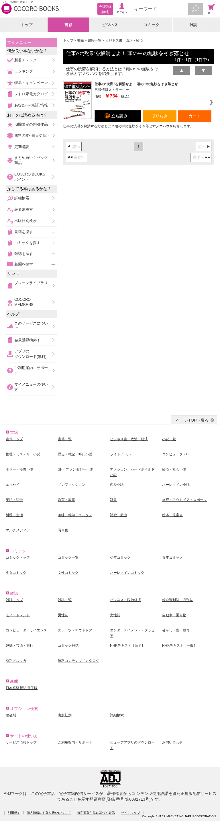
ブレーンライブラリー (31, 285)
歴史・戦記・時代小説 (75, 454)
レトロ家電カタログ (31, 94)
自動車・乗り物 (174, 615)
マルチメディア (18, 530)
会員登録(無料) (26, 340)
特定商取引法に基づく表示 (96, 812)
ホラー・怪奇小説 (19, 469)
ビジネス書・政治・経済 (124, 40)
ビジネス (110, 24)
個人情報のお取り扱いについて (49, 812)
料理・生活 (14, 515)
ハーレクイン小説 (176, 485)
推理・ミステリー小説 (23, 454)
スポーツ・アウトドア (75, 630)
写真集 (63, 530)
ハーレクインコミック (127, 573)
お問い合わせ (172, 742)
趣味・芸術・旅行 (19, 645)
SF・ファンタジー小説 (75, 469)
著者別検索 (23, 209)
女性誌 (115, 615)
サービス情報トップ (21, 742)
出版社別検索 (25, 221)
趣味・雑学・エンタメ (75, 515)
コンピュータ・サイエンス (26, 630)
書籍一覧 (95, 40)
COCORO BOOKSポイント (29, 177)
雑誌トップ (14, 600)
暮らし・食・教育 (176, 630)
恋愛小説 (117, 485)
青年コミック (172, 557)
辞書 (113, 500)
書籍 (68, 24)
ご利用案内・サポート (31, 370)
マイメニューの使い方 (31, 387)
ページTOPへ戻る (192, 420)
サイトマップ (130, 812)
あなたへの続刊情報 (31, 105)
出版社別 (65, 715)
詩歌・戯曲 (118, 515)
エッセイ (12, 485)
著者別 (11, 715)
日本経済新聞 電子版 (22, 688)
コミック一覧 (68, 557)
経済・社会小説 (174, 469)
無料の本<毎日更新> (31, 135)
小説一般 (169, 439)
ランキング (23, 71)
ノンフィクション (71, 485)
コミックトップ (18, 557)
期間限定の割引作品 (31, 124)
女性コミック (68, 573)
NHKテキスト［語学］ (127, 645)
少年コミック (120, 557)
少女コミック (16, 573)
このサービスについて (31, 326)
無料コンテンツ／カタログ (78, 661)
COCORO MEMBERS (24, 302)
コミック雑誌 (68, 645)
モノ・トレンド (18, 615)
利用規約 (14, 812)
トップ (27, 24)
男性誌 (63, 615)
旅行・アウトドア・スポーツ (184, 500)
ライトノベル (120, 454)
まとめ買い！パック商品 (31, 160)
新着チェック (25, 60)
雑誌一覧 (65, 600)
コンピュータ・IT (175, 454)
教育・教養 (66, 500)
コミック (152, 24)
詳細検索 (21, 198)
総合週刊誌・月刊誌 (177, 600)
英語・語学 (14, 500)
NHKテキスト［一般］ (179, 645)
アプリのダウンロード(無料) (30, 353)
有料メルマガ (16, 661)
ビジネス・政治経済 (125, 600)
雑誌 (193, 24)
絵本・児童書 (172, 515)
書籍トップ (14, 439)
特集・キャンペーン (31, 83)
